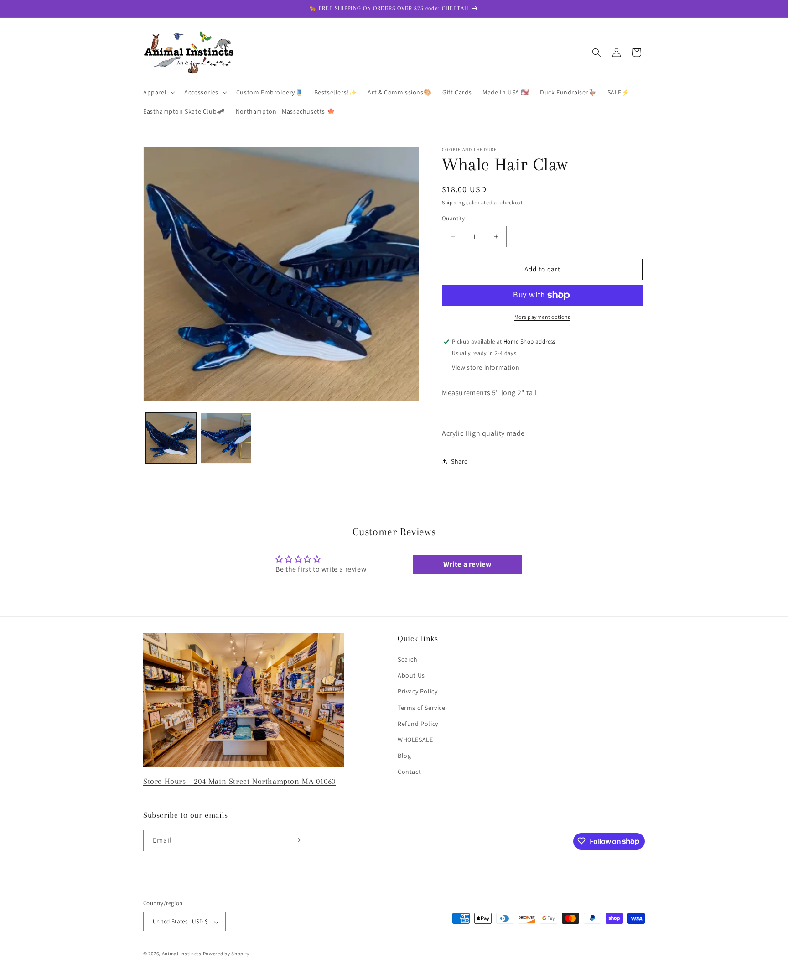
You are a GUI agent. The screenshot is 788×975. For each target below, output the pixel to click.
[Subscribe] (297, 840)
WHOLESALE (415, 739)
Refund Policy (418, 724)
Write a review (467, 564)
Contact (409, 772)
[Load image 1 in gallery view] (170, 437)
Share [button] (459, 461)
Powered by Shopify (226, 954)
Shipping (453, 202)
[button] (158, 92)
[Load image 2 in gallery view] (226, 437)
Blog (404, 756)
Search (408, 660)
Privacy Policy (417, 692)
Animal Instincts (182, 954)
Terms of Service (422, 708)
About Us (411, 676)
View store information (485, 367)
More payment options (542, 316)
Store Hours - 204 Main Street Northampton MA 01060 (239, 781)
